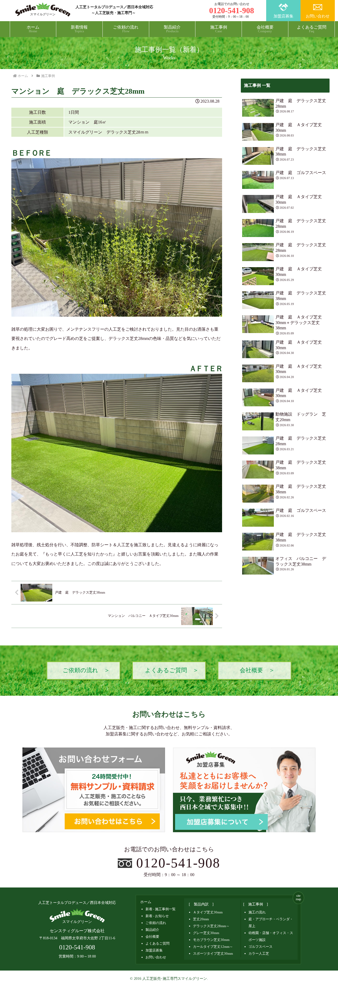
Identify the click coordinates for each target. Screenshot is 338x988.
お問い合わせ (318, 16)
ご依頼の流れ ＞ (86, 670)
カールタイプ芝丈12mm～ (213, 947)
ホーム (145, 902)
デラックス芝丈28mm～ (211, 926)
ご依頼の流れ (155, 923)
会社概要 (152, 937)
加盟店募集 (283, 16)
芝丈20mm (201, 919)
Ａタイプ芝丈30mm (208, 912)
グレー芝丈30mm (206, 933)
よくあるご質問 (157, 943)
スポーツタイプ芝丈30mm (213, 953)
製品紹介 (152, 930)
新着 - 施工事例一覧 (160, 909)
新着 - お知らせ (157, 916)
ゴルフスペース (260, 947)
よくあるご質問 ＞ (172, 670)
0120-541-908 (178, 862)
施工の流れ (257, 912)
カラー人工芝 (258, 953)
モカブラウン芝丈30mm (211, 940)
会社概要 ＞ (257, 670)
